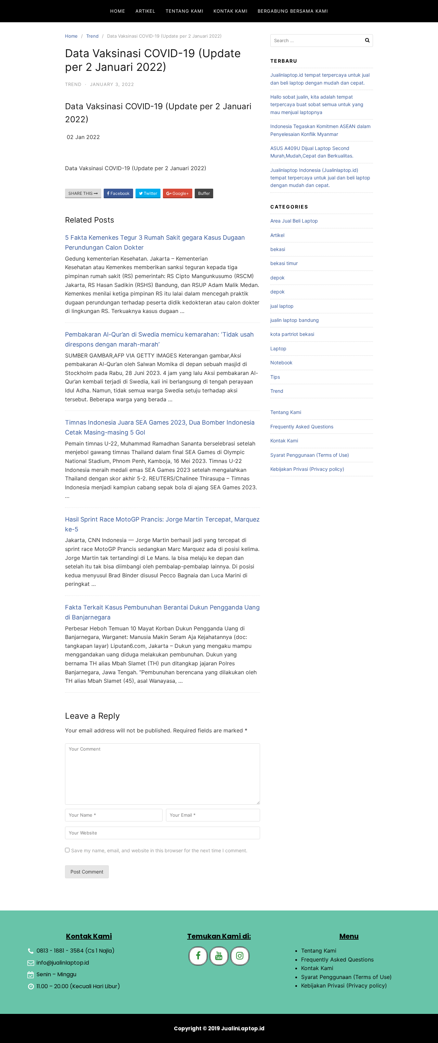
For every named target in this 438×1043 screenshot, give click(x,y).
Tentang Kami (184, 11)
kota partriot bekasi (292, 334)
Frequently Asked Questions (301, 426)
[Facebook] (198, 956)
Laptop (278, 348)
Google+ (180, 193)
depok (277, 277)
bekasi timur (284, 263)
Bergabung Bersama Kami (293, 11)
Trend (92, 36)
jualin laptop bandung (294, 320)
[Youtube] (219, 956)
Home (117, 11)
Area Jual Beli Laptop (294, 221)
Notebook (281, 362)
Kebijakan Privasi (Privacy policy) (307, 469)
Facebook (120, 193)
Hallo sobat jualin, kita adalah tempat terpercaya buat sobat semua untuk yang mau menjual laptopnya (316, 104)
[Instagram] (239, 956)
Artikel (145, 11)
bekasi (277, 249)
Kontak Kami (230, 11)
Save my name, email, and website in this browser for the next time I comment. (159, 850)
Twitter (150, 193)
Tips (275, 377)
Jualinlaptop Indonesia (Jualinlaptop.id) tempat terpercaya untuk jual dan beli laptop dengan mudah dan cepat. (320, 177)
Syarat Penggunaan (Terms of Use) (309, 455)
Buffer (204, 193)
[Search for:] (321, 40)
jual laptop (282, 306)
